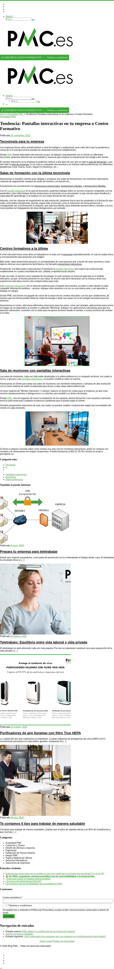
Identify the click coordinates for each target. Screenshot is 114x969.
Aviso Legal (46, 941)
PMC (9, 154)
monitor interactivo (16, 191)
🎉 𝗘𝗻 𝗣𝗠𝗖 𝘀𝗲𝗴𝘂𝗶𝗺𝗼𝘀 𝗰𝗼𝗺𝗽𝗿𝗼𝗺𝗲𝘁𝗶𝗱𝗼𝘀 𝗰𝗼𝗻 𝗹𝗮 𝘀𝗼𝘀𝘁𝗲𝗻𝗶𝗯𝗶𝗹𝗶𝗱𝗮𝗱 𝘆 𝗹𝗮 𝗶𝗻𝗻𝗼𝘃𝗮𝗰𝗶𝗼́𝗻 (50, 876)
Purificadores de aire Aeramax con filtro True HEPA (40, 733)
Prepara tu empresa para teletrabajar (29, 551)
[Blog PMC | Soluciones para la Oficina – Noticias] (40, 53)
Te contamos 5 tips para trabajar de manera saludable (42, 823)
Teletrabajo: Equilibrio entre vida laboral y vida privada (43, 642)
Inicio (2, 114)
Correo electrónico (12, 897)
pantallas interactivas (32, 379)
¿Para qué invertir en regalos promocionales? (28, 879)
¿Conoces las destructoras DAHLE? (23, 881)
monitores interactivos (15, 286)
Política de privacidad (63, 941)
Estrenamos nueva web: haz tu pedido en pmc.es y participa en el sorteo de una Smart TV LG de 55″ (55, 873)
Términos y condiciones (57, 57)
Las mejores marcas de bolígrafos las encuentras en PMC (34, 884)
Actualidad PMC (16, 114)
